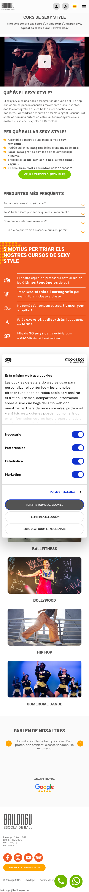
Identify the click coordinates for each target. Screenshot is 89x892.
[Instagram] (18, 857)
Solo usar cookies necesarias (44, 529)
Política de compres (50, 880)
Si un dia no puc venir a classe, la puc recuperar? (36, 230)
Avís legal (30, 880)
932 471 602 (9, 842)
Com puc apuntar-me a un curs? (25, 221)
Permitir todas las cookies (44, 505)
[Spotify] (38, 857)
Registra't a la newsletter (24, 867)
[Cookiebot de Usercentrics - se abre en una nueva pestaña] (65, 360)
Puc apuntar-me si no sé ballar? (25, 203)
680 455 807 (9, 845)
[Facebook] (7, 857)
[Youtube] (28, 857)
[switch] (78, 449)
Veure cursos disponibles (44, 174)
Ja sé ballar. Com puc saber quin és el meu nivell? (36, 212)
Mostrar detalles (62, 492)
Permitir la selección (45, 517)
